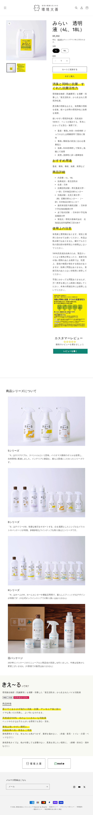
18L (64, 51)
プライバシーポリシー (67, 807)
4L (56, 51)
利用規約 (79, 807)
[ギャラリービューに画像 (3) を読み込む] (21, 67)
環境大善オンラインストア (24, 807)
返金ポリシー (53, 807)
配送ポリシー (38, 809)
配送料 (60, 40)
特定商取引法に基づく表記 (53, 809)
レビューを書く (70, 351)
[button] (5, 7)
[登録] (47, 787)
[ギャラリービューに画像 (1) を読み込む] (11, 67)
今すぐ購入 (70, 76)
